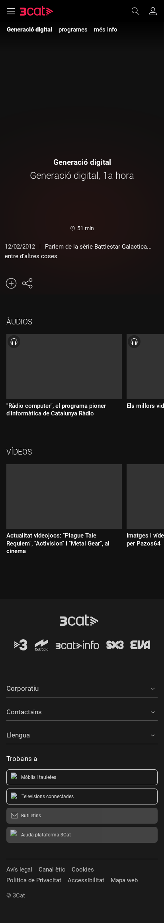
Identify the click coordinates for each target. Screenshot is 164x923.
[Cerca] (139, 11)
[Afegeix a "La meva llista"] (11, 283)
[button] (82, 687)
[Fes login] (153, 11)
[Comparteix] (27, 283)
